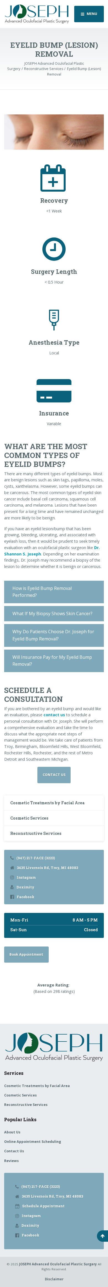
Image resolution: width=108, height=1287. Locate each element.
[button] (54, 592)
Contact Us (14, 1151)
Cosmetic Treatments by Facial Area (47, 802)
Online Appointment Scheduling (32, 1141)
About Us (12, 1132)
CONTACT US (54, 774)
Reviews (11, 1160)
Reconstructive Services (35, 833)
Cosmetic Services (29, 818)
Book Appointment (26, 954)
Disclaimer (54, 1279)
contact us (54, 714)
